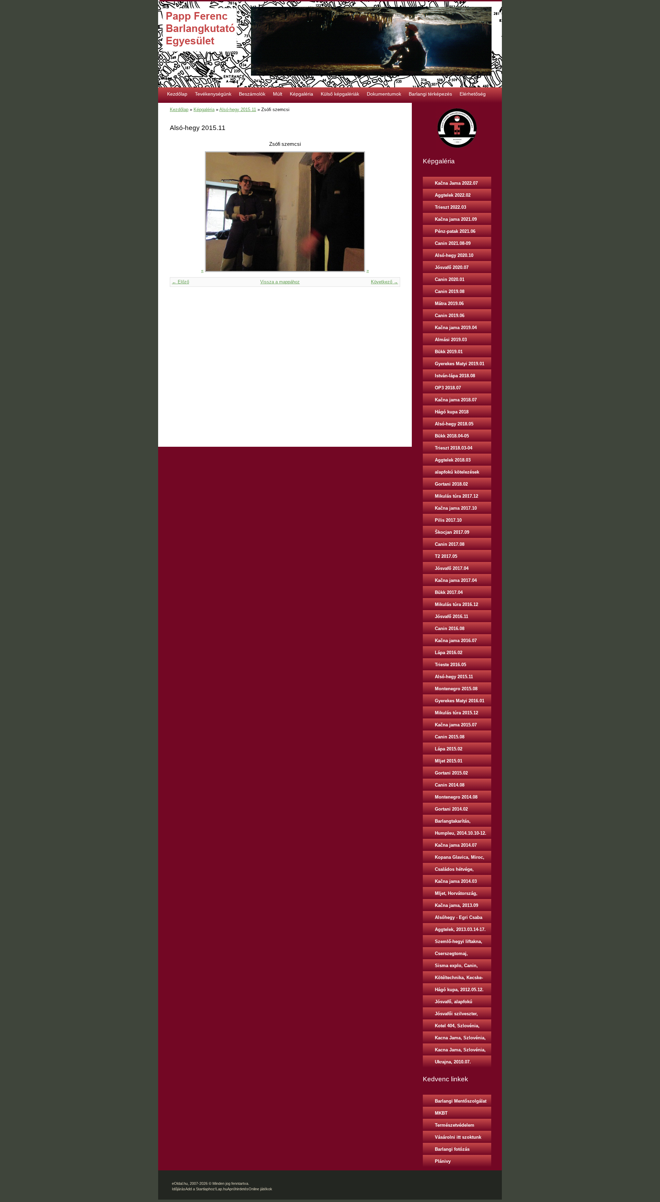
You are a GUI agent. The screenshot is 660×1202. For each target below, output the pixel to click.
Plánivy (443, 1161)
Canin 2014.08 (449, 785)
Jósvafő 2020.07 (452, 267)
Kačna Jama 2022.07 (456, 183)
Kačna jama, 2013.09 (456, 905)
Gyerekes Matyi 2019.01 (459, 363)
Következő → (384, 281)
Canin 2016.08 (449, 628)
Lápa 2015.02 (448, 748)
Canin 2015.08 (449, 736)
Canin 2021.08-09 (453, 243)
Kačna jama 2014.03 (456, 881)
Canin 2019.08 (449, 291)
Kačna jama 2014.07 (456, 845)
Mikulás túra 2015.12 (456, 712)
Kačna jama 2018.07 (456, 399)
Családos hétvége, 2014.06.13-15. (454, 871)
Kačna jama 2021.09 (456, 219)
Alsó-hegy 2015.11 (237, 109)
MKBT (441, 1113)
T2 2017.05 (446, 556)
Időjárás (178, 1189)
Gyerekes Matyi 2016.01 (459, 700)
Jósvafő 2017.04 (452, 568)
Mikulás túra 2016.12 (456, 604)
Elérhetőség (473, 94)
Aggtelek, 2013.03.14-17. (460, 929)
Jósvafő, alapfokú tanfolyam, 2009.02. (455, 1003)
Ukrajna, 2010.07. (453, 1061)
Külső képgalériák (340, 94)
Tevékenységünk (213, 94)
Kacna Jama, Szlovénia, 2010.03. (460, 1039)
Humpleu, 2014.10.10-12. (460, 833)
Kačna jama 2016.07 (456, 640)
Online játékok (260, 1189)
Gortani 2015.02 (451, 773)
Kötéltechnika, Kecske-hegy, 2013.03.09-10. (459, 979)
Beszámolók (252, 94)
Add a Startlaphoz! (200, 1189)
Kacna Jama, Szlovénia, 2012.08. (460, 1051)
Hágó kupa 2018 (452, 411)
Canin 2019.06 (449, 315)
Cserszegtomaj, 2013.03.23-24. (451, 955)
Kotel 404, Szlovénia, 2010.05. (457, 1027)
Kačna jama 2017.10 (456, 508)
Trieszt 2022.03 (450, 207)
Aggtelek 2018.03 (453, 460)
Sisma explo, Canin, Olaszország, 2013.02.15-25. (461, 967)
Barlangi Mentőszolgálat (460, 1101)
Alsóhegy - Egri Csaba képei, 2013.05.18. (458, 919)
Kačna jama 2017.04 (456, 580)
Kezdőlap (177, 94)
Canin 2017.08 (449, 544)
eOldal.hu (180, 1183)
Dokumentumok (384, 94)
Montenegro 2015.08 (456, 688)
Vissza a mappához (280, 281)
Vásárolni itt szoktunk (458, 1137)
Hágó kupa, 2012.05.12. (459, 989)
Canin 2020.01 (449, 279)
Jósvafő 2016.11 (451, 616)
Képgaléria (301, 94)
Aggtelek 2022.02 (453, 195)
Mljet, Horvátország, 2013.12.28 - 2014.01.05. (459, 895)
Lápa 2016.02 (448, 652)
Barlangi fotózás (452, 1149)
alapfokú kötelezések (457, 472)
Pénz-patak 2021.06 (455, 231)
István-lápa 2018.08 (455, 375)
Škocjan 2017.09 (452, 532)
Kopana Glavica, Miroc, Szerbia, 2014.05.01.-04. (460, 859)
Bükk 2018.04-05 (452, 435)
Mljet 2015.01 (448, 761)
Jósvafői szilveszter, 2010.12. (456, 1015)
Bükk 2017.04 (449, 592)
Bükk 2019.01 (449, 351)
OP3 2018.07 (448, 387)
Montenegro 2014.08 (456, 797)
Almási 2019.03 (451, 339)
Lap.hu (221, 1189)
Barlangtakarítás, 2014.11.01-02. (453, 823)
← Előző (180, 281)
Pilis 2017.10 (448, 520)
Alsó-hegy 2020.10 (454, 255)
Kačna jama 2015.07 (456, 724)
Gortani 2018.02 (451, 484)
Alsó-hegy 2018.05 (454, 423)
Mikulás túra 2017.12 (456, 496)
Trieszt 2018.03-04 (453, 448)
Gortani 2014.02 (451, 809)
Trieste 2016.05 (450, 664)
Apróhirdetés (238, 1189)
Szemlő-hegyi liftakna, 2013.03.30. (458, 943)
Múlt (277, 94)
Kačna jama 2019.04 (456, 327)
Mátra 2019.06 (449, 303)
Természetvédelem (454, 1125)
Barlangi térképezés (430, 94)
